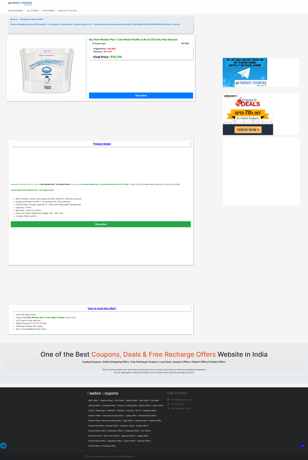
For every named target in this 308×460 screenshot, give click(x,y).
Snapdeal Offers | (150, 410)
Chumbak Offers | (112, 426)
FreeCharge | (101, 410)
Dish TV (139, 410)
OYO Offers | (120, 400)
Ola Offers (155, 400)
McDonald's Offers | (116, 431)
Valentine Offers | (144, 441)
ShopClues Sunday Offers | (113, 416)
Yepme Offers (158, 405)
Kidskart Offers (155, 421)
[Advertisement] (140, 74)
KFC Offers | (146, 431)
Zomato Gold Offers (96, 426)
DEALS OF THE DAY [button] (67, 10)
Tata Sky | (130, 410)
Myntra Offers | (145, 405)
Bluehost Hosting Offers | (112, 421)
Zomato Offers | (142, 426)
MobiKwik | (111, 410)
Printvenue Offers (109, 446)
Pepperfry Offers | (127, 426)
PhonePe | (121, 410)
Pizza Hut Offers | (95, 436)
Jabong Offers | (94, 405)
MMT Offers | (93, 400)
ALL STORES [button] (33, 10)
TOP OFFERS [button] (48, 10)
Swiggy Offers (142, 436)
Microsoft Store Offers (147, 416)
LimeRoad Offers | (109, 405)
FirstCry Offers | (94, 421)
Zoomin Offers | (130, 441)
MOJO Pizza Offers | (112, 436)
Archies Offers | (94, 446)
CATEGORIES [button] (16, 10)
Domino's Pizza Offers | (97, 431)
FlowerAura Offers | (115, 441)
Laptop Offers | (131, 416)
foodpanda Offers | (132, 431)
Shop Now (141, 95)
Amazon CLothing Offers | (128, 405)
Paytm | (91, 410)
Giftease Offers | (141, 421)
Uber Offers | (144, 400)
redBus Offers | (132, 400)
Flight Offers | (128, 421)
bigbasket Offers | (128, 436)
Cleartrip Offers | (106, 400)
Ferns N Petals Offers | (97, 441)
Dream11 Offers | (95, 416)
